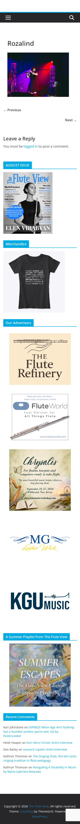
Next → (71, 120)
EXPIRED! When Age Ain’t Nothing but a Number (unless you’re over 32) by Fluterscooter (38, 731)
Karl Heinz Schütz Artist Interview (49, 743)
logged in (31, 146)
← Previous (12, 110)
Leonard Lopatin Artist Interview (45, 749)
